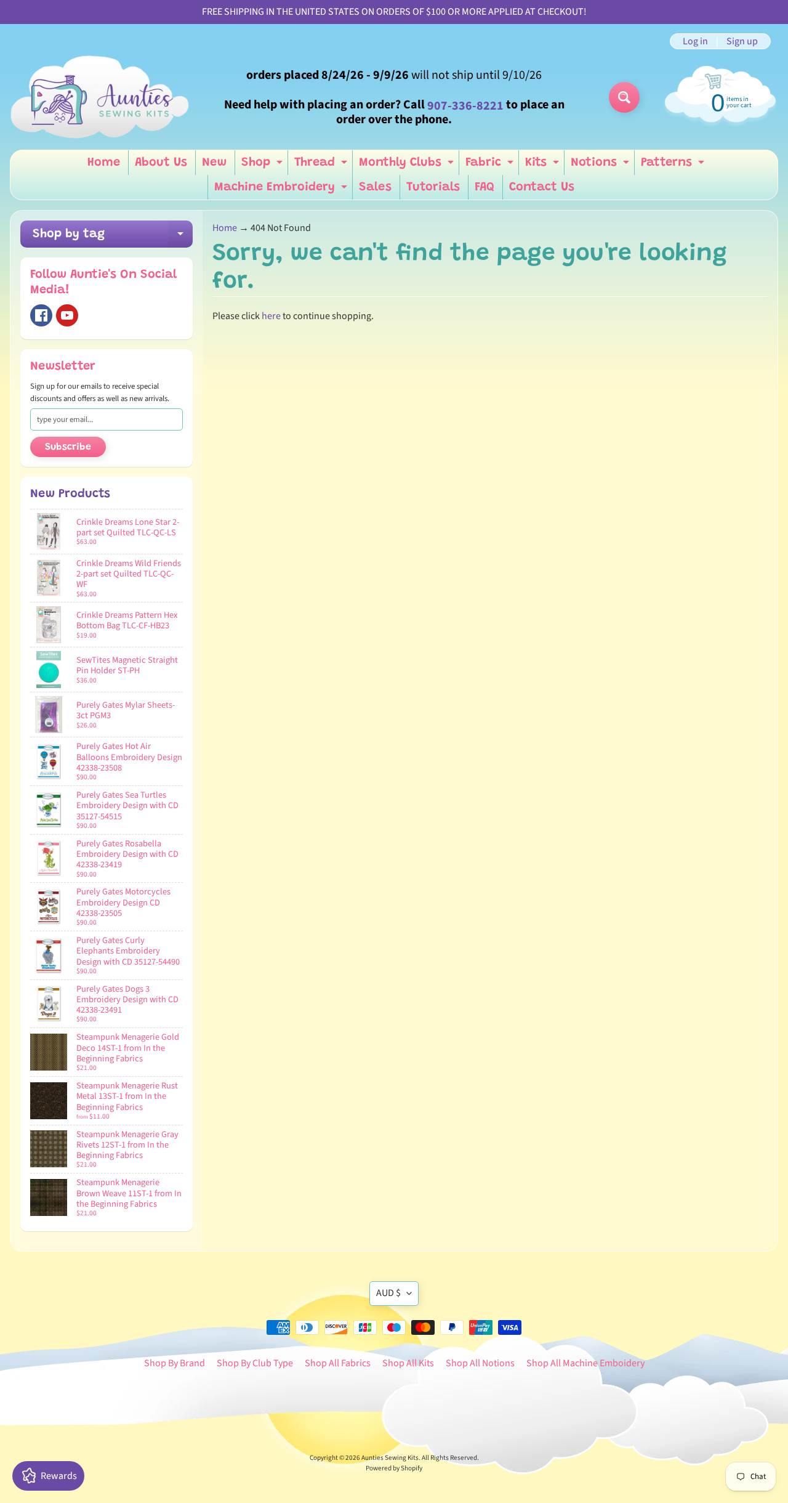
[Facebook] (41, 315)
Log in (695, 41)
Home (103, 162)
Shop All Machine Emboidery (585, 1363)
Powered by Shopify (394, 1468)
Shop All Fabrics (338, 1363)
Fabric (491, 165)
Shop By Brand (174, 1363)
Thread (322, 165)
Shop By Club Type (255, 1363)
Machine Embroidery (282, 190)
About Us (161, 162)
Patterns (674, 165)
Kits (543, 165)
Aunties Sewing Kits (390, 1457)
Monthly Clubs (408, 165)
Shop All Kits (408, 1363)
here (271, 316)
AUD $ (388, 1293)
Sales (375, 187)
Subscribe (68, 447)
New (214, 162)
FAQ (484, 187)
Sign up (742, 41)
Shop (263, 165)
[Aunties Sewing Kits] (102, 97)
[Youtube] (67, 315)
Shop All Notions (480, 1363)
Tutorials (433, 187)
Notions (601, 165)
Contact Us (541, 187)
